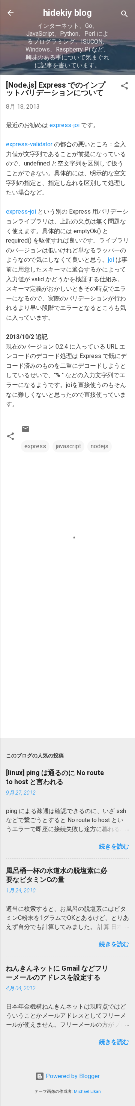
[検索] (124, 15)
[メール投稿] (25, 431)
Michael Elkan (87, 1091)
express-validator (29, 144)
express (35, 446)
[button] (124, 87)
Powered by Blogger (72, 1076)
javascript (68, 446)
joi (111, 259)
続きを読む (114, 846)
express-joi (65, 125)
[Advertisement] (67, 679)
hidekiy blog (67, 13)
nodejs (99, 446)
